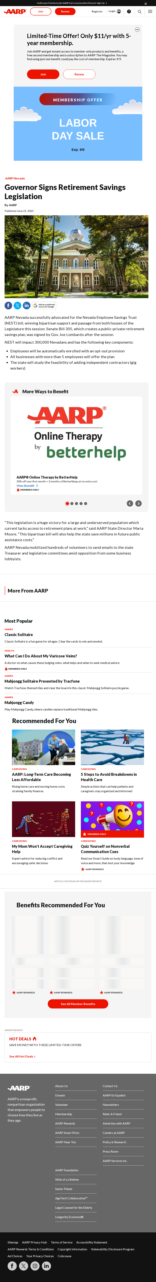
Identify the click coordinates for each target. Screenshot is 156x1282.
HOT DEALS (20, 1039)
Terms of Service (61, 1242)
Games (9, 629)
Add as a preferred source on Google (51, 305)
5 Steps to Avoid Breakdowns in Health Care (109, 777)
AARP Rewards (65, 1123)
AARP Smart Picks (67, 1132)
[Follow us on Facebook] (12, 1266)
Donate (60, 1095)
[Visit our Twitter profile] (23, 1266)
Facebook (8, 305)
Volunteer (61, 1104)
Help (129, 11)
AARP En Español (114, 1095)
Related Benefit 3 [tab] (76, 503)
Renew (79, 74)
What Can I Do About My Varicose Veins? (41, 656)
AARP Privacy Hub (34, 1242)
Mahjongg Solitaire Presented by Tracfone (42, 681)
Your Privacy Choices (40, 1256)
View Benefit (25, 485)
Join (43, 74)
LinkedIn (26, 305)
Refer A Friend (112, 1114)
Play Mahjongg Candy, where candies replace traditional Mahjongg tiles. (51, 709)
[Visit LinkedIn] (46, 1266)
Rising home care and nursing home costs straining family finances (38, 789)
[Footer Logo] (28, 1088)
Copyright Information (72, 1249)
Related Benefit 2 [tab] (72, 503)
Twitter (17, 305)
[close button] (137, 30)
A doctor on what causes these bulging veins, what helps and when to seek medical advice (62, 662)
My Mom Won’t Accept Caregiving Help (42, 849)
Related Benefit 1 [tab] (67, 503)
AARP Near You (65, 1142)
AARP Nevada (15, 178)
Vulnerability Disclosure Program (112, 1249)
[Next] (138, 503)
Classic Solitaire (19, 634)
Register (97, 11)
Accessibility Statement (91, 1242)
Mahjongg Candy (19, 702)
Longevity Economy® (69, 1217)
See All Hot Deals (21, 1056)
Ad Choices (15, 1256)
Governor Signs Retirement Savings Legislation (65, 191)
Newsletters (111, 1104)
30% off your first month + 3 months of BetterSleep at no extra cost (57, 481)
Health (9, 650)
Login (112, 11)
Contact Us (110, 1086)
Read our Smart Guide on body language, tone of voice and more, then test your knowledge (112, 861)
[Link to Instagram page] (35, 1266)
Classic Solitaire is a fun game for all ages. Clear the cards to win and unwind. (54, 641)
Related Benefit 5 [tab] (85, 503)
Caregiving (19, 769)
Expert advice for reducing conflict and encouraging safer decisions (37, 861)
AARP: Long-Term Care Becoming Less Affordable (41, 777)
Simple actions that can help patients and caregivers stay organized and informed (107, 789)
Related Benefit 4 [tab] (81, 503)
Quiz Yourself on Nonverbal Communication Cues (105, 849)
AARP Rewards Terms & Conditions (31, 1249)
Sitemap (13, 1242)
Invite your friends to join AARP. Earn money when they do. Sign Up (70, 3)
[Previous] (130, 503)
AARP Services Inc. (115, 1161)
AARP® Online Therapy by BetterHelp (47, 477)
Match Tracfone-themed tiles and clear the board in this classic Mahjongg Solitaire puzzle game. (67, 688)
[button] (139, 11)
